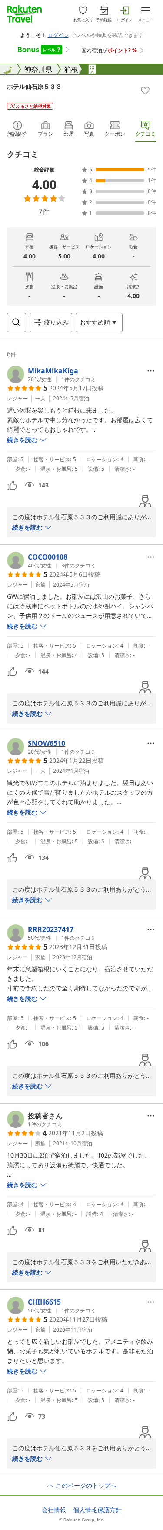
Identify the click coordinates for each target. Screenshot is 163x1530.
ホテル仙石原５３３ (34, 86)
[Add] (145, 90)
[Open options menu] (151, 371)
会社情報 (54, 1510)
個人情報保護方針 (97, 1510)
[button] (51, 374)
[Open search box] (16, 322)
